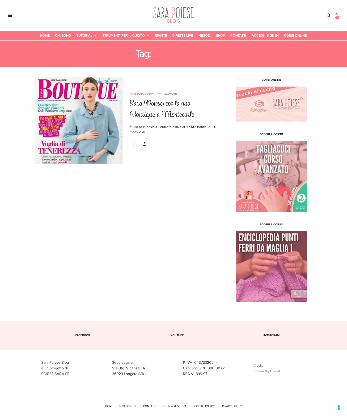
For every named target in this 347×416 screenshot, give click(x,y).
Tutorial (84, 36)
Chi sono (63, 36)
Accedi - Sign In (265, 36)
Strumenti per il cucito (123, 36)
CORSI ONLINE (295, 36)
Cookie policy (204, 406)
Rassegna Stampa (142, 93)
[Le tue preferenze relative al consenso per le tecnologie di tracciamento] (338, 407)
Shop (220, 36)
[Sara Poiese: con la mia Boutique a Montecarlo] (79, 120)
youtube (177, 335)
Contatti (238, 36)
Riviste (161, 36)
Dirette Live (182, 36)
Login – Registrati (175, 406)
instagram (271, 335)
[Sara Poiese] (173, 15)
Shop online (128, 406)
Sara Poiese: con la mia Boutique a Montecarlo (162, 109)
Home (45, 36)
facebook (82, 335)
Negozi (205, 36)
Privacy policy (231, 406)
